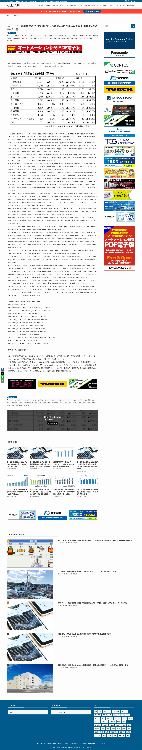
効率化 (111, 725)
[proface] (119, 211)
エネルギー (17, 35)
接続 (108, 729)
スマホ (44, 35)
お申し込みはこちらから (92, 11)
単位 (23, 38)
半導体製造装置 (16, 38)
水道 (55, 38)
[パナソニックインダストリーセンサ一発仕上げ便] (22, 519)
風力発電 (9, 41)
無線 (101, 732)
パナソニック (62, 35)
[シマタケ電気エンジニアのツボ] (119, 178)
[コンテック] (119, 74)
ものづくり (106, 711)
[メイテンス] (119, 114)
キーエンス (31, 35)
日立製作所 (41, 38)
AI (9, 35)
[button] (2, 369)
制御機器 (95, 35)
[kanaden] (83, 519)
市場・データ (12, 33)
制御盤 (105, 725)
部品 (72, 38)
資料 (68, 38)
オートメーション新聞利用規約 (46, 743)
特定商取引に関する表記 (87, 743)
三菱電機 (81, 35)
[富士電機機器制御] (52, 519)
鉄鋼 (76, 38)
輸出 (104, 735)
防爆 (80, 38)
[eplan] (22, 388)
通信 (109, 735)
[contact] (131, 1)
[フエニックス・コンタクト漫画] (119, 156)
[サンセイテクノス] (119, 136)
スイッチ (38, 35)
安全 (27, 38)
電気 (84, 38)
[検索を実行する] (133, 26)
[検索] (134, 1)
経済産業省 (114, 732)
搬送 (113, 729)
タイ (103, 718)
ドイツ (125, 718)
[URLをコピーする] (2, 381)
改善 (35, 38)
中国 (90, 35)
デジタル (49, 35)
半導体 (9, 38)
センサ (97, 718)
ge (96, 711)
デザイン (109, 718)
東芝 (47, 38)
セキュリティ (125, 715)
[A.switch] (119, 200)
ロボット (75, 35)
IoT (100, 711)
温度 (96, 732)
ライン (69, 35)
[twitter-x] (126, 1)
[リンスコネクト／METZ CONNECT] (83, 388)
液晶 (59, 38)
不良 (86, 35)
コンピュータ (107, 715)
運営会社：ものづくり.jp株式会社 (68, 743)
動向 (117, 725)
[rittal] (119, 189)
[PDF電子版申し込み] (44, 53)
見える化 (97, 735)
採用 (31, 38)
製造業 (128, 732)
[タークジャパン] (52, 386)
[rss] (128, 1)
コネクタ (97, 715)
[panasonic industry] (119, 57)
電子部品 (121, 735)
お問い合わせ (101, 743)
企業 (124, 722)
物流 (106, 732)
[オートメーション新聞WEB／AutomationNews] (13, 5)
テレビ (55, 35)
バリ (130, 718)
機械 (51, 38)
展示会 (97, 729)
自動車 (63, 38)
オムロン (24, 35)
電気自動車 (89, 38)
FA (12, 35)
